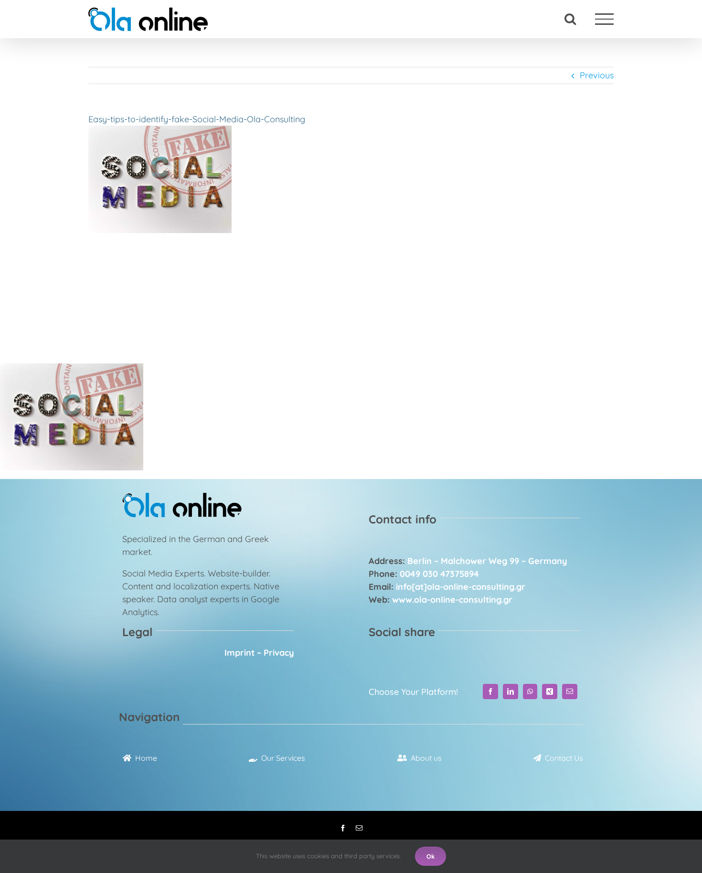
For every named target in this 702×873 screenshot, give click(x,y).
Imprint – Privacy (259, 652)
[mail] (359, 828)
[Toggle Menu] (604, 18)
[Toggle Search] (570, 18)
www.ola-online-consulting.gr (452, 599)
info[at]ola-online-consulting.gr (460, 586)
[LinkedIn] (510, 691)
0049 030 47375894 (439, 573)
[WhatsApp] (530, 691)
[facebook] (343, 828)
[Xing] (550, 691)
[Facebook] (490, 691)
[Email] (570, 691)
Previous (597, 75)
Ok (430, 856)
